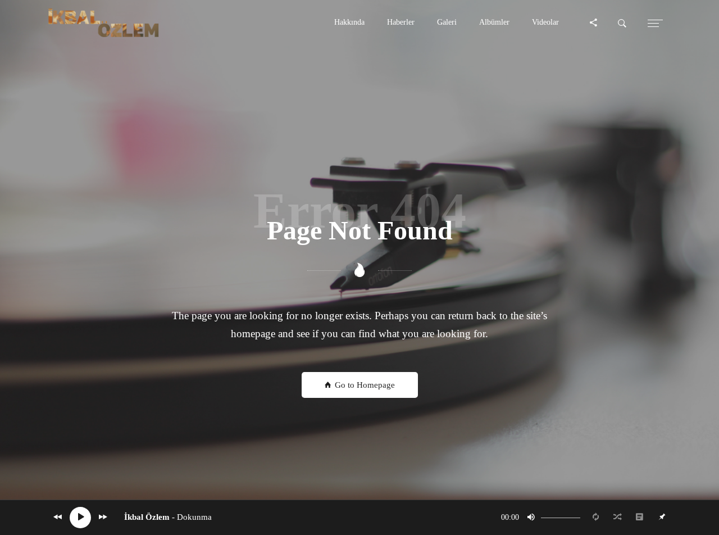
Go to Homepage (364, 384)
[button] (349, 23)
